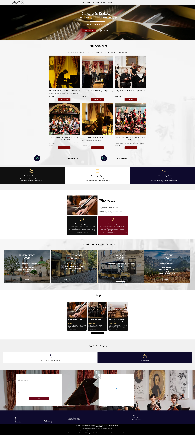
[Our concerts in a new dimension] (97, 310)
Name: (19, 383)
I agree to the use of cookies (97, 426)
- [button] (99, 376)
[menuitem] (83, 3)
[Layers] (132, 375)
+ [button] (99, 375)
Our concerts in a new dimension (94, 320)
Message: (20, 392)
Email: (19, 387)
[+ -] (116, 390)
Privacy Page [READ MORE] (113, 425)
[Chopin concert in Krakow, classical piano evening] (77, 310)
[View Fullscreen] (99, 378)
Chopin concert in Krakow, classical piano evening (75, 320)
